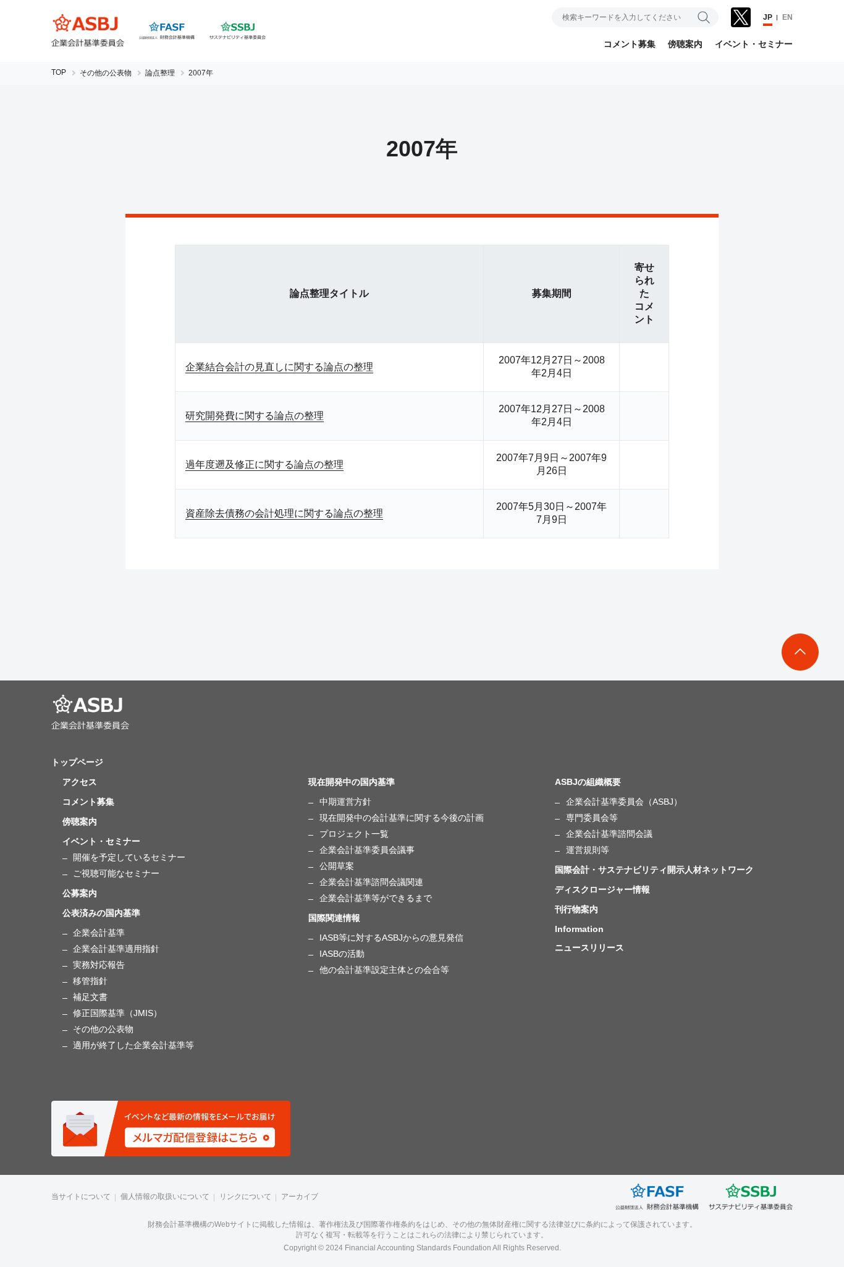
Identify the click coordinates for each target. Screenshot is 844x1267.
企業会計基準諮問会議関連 (371, 882)
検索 (704, 17)
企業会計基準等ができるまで (375, 898)
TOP (58, 72)
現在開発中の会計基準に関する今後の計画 (401, 818)
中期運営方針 (345, 802)
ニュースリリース (589, 947)
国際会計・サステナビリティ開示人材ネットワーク (654, 870)
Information (579, 929)
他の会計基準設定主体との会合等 (384, 970)
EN (787, 17)
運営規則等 (587, 850)
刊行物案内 (576, 909)
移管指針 (90, 981)
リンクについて (245, 1196)
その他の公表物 (106, 73)
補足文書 (90, 997)
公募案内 (79, 893)
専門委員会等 (592, 818)
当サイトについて (81, 1196)
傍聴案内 (685, 44)
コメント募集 (630, 44)
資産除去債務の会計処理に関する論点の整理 (284, 513)
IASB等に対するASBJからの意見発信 (391, 938)
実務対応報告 (99, 965)
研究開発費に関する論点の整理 (254, 415)
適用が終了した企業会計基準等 (133, 1045)
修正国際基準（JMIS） (117, 1013)
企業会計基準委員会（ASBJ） (624, 802)
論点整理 (160, 73)
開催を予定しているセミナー (129, 857)
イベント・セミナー (754, 44)
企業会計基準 (99, 933)
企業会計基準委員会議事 (367, 850)
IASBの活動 (342, 954)
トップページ (77, 762)
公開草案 (336, 866)
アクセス (79, 782)
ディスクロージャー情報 (602, 889)
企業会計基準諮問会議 (609, 834)
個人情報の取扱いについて (164, 1196)
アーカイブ (299, 1196)
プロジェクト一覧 (354, 834)
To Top (800, 652)
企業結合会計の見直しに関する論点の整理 (279, 367)
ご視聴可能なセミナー (116, 873)
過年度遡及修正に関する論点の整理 (264, 464)
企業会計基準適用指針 (116, 949)
